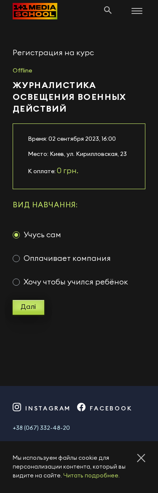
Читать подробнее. (91, 476)
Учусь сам (42, 234)
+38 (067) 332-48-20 (41, 428)
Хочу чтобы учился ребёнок (76, 282)
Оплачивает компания (67, 258)
